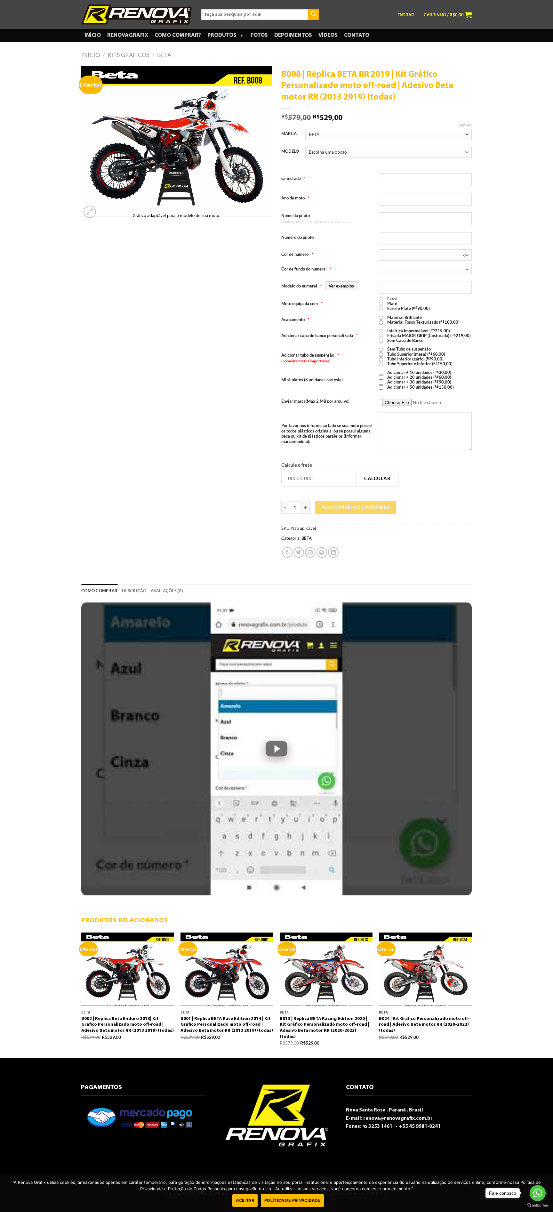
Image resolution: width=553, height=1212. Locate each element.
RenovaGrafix (127, 35)
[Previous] (81, 995)
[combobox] (425, 255)
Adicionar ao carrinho (355, 507)
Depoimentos (293, 35)
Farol (391, 298)
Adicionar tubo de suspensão (310, 355)
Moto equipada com (302, 303)
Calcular (377, 478)
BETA (164, 54)
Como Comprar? (178, 35)
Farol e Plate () (408, 308)
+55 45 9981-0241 (419, 1126)
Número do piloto (297, 237)
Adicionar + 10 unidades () (418, 372)
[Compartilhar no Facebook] (287, 552)
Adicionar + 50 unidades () (420, 387)
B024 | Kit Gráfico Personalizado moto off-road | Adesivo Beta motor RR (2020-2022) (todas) (424, 1024)
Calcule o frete (296, 465)
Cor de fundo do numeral (306, 268)
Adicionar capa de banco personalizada (319, 335)
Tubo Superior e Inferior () (419, 363)
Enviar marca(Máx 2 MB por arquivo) (315, 401)
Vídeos (328, 35)
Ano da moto (295, 197)
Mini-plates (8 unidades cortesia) (312, 379)
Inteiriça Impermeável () (418, 330)
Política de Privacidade (292, 1200)
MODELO (290, 151)
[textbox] (423, 255)
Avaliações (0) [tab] (167, 590)
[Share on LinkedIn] (333, 552)
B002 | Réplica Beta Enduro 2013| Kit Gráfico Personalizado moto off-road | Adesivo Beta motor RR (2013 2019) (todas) (127, 1024)
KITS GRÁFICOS (128, 54)
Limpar (465, 125)
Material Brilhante (404, 317)
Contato (356, 35)
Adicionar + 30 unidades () (418, 382)
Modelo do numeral (317, 285)
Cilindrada (293, 178)
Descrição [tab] (134, 590)
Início (92, 35)
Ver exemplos (341, 285)
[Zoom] (90, 212)
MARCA (289, 134)
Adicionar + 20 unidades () (418, 377)
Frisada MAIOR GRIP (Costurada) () (428, 335)
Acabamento (295, 319)
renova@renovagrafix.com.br (398, 1118)
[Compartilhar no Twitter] (298, 552)
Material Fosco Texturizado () (423, 322)
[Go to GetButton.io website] (537, 1205)
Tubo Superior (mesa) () (415, 354)
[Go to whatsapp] (538, 1193)
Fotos (259, 35)
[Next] (471, 995)
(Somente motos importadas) (306, 361)
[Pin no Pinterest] (322, 552)
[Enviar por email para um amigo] (310, 552)
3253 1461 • (380, 1126)
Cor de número (297, 254)
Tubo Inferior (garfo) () (415, 359)
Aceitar (245, 1200)
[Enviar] (313, 14)
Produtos (221, 35)
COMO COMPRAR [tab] (99, 590)
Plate (391, 303)
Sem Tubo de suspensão (408, 349)
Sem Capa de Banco (404, 340)
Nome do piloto (295, 215)
